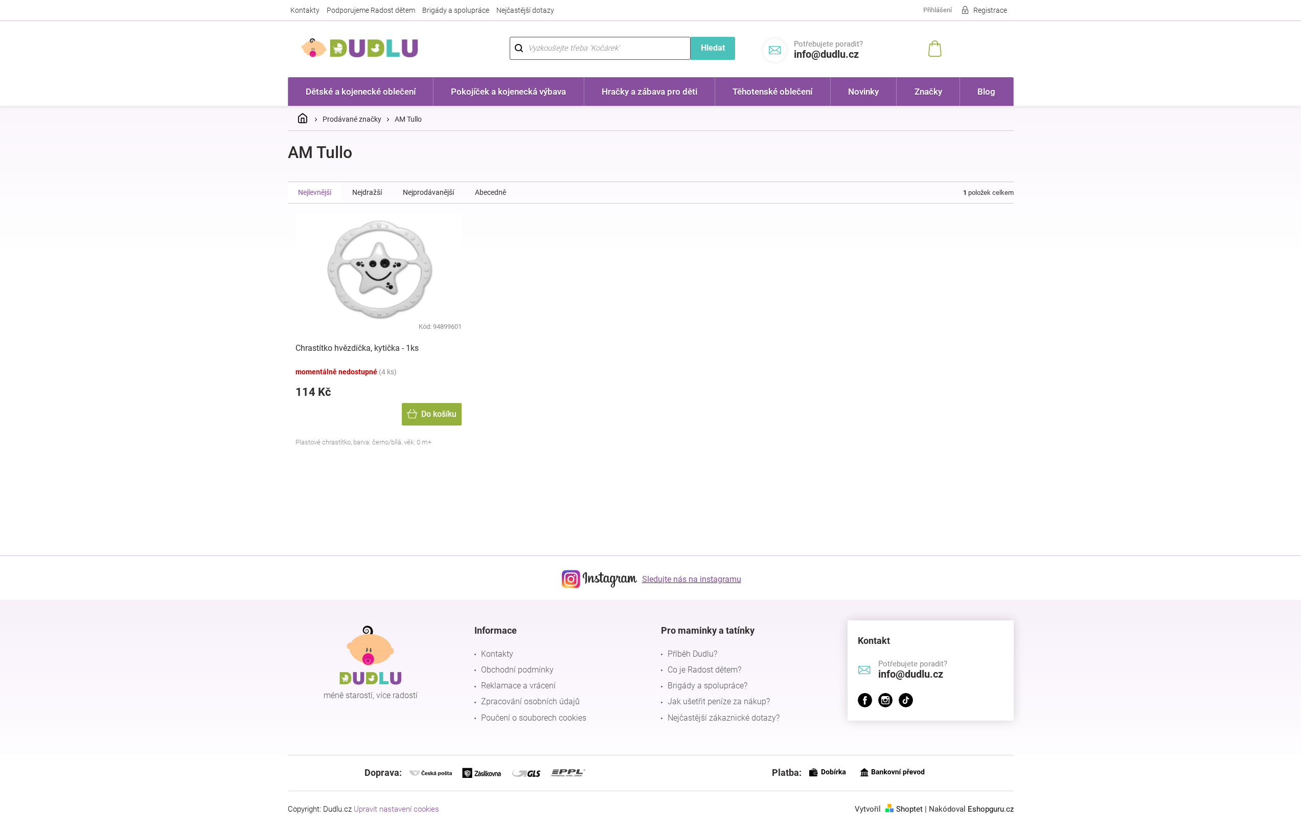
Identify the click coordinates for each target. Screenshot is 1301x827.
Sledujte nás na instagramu (691, 579)
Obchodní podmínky (517, 670)
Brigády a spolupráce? (707, 685)
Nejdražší (367, 192)
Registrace (990, 10)
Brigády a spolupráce (455, 10)
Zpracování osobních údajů (530, 701)
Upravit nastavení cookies (396, 809)
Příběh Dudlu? (692, 654)
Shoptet (909, 809)
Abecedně (490, 192)
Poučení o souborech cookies (533, 718)
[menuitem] (360, 91)
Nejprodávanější (428, 192)
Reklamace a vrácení (518, 685)
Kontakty (304, 10)
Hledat (713, 48)
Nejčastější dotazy (525, 10)
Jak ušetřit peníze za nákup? (719, 701)
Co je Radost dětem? (704, 670)
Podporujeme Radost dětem (371, 10)
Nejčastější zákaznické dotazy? (724, 718)
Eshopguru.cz (991, 809)
